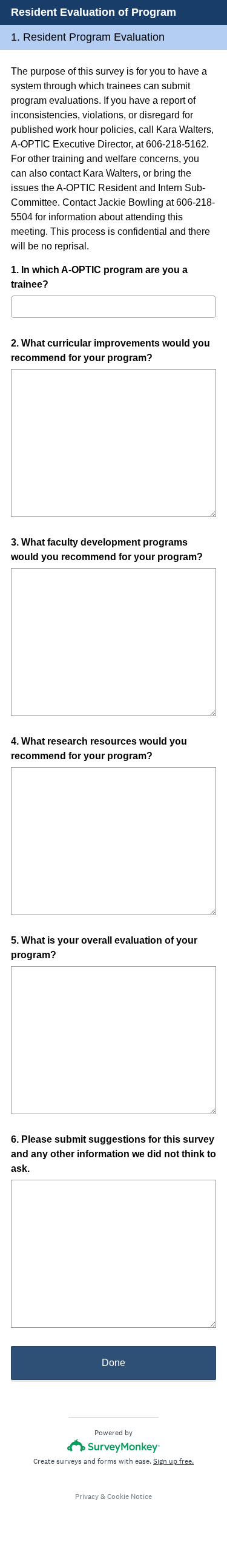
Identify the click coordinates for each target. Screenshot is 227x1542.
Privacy (87, 1496)
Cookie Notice (129, 1496)
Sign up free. (173, 1461)
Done (113, 1363)
